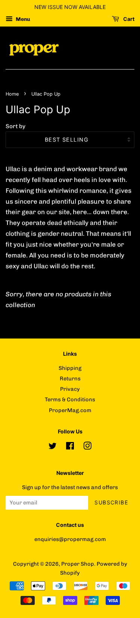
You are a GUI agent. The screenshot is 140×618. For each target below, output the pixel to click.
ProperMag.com (70, 410)
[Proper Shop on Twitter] (53, 447)
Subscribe (111, 502)
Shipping (70, 368)
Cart (128, 19)
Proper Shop (77, 563)
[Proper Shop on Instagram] (87, 447)
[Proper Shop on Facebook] (70, 447)
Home (12, 94)
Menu (22, 19)
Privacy (70, 389)
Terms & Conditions (70, 399)
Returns (70, 378)
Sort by (15, 126)
